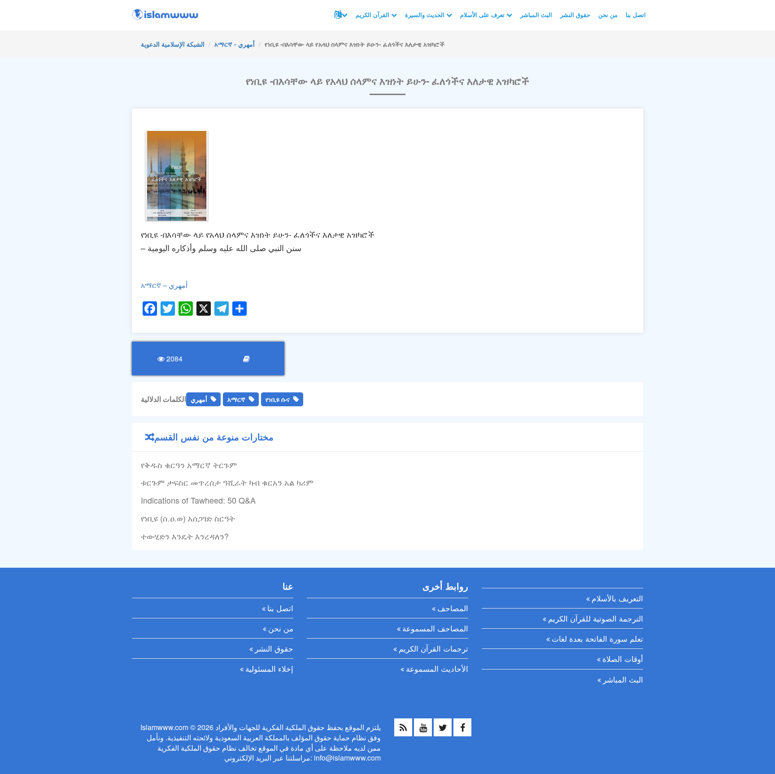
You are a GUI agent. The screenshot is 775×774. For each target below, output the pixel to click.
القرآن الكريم (373, 14)
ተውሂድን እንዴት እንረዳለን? (185, 536)
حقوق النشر (575, 14)
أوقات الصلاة (622, 658)
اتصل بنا (636, 14)
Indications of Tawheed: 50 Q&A (198, 500)
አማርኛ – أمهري (164, 285)
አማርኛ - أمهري (234, 43)
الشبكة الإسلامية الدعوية (173, 43)
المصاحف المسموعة (435, 628)
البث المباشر (536, 14)
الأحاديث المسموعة (437, 668)
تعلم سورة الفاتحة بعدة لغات (597, 638)
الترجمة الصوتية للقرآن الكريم (595, 618)
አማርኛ (236, 399)
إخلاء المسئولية (269, 668)
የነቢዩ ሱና (278, 399)
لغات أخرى (340, 14)
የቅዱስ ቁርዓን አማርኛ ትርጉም (189, 464)
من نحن (608, 14)
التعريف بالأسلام (617, 598)
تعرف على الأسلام (483, 14)
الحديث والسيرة (425, 14)
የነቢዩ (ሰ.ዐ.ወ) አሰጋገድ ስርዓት (188, 518)
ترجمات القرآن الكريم (433, 648)
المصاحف (452, 607)
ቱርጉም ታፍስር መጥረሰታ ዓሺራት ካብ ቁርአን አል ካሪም (227, 482)
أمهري (199, 399)
